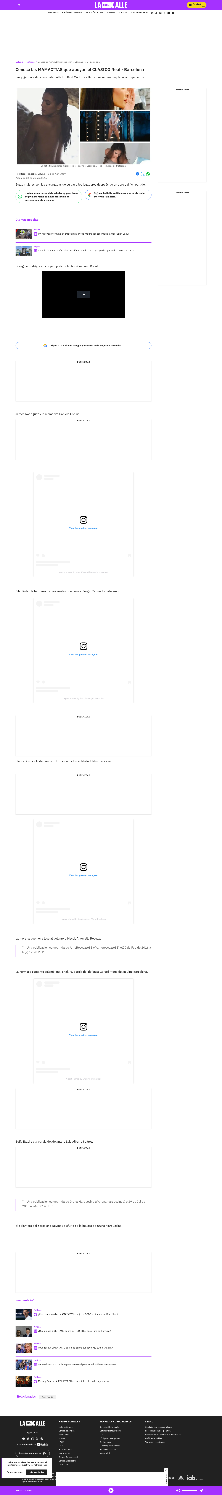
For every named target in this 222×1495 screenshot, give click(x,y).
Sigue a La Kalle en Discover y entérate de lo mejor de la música (119, 195)
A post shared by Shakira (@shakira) (83, 1079)
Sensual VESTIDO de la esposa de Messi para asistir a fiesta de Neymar (77, 1364)
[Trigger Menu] (18, 5)
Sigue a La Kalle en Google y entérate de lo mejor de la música (86, 345)
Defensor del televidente (110, 1431)
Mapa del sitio (106, 1453)
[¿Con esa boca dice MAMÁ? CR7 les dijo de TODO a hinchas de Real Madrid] (24, 1314)
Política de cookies (153, 1438)
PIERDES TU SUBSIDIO (117, 13)
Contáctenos (105, 1442)
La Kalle (19, 62)
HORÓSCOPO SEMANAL (72, 13)
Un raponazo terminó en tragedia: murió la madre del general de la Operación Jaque (84, 233)
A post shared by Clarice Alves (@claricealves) (83, 919)
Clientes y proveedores (110, 1446)
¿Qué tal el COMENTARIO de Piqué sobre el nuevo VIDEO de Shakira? (75, 1347)
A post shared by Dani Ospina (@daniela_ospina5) (83, 572)
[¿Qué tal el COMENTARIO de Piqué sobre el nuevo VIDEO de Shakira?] (24, 1348)
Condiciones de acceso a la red (158, 1427)
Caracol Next (64, 1465)
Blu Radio (63, 1438)
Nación (37, 229)
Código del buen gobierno (111, 1438)
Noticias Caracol (66, 1427)
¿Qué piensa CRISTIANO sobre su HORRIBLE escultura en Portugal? (74, 1330)
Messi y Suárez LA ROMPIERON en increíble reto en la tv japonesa (73, 1381)
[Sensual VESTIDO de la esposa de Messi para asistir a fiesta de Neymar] (24, 1365)
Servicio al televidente (109, 1427)
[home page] (111, 5)
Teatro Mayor (64, 1453)
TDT (101, 1435)
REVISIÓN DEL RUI (95, 13)
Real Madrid (47, 1397)
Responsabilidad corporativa (158, 1431)
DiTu (61, 1446)
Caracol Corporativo (67, 1461)
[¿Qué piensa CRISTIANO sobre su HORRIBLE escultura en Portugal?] (24, 1331)
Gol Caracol (64, 1435)
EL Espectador (65, 1450)
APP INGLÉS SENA (139, 13)
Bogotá (37, 246)
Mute (178, 1490)
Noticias (31, 62)
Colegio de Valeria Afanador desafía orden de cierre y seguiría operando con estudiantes (86, 250)
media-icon (111, 1490)
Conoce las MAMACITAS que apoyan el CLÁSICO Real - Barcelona (69, 62)
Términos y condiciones (155, 1442)
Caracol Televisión (66, 1431)
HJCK (61, 1442)
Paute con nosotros (108, 1450)
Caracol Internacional (68, 1457)
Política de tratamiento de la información (163, 1435)
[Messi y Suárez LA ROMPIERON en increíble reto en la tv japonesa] (24, 1381)
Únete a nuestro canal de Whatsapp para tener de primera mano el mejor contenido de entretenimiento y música (51, 196)
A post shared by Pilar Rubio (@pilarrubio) (83, 698)
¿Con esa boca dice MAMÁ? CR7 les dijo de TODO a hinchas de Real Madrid (78, 1314)
